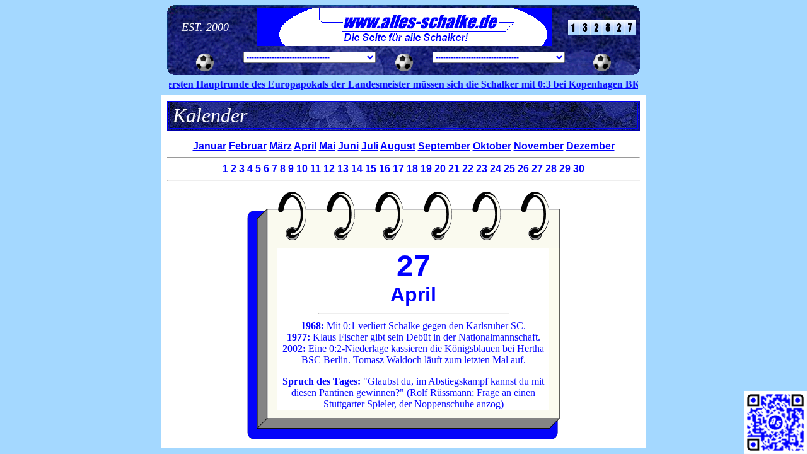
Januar (209, 146)
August (397, 146)
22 (467, 168)
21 (454, 168)
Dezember (590, 146)
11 (315, 168)
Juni (348, 146)
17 (398, 168)
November (539, 146)
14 (357, 168)
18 (412, 168)
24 (495, 168)
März (280, 146)
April (305, 146)
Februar (248, 146)
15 (370, 168)
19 (426, 168)
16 (384, 168)
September (444, 146)
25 (509, 168)
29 (565, 168)
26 (523, 168)
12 (329, 168)
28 (551, 168)
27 (537, 168)
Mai (327, 146)
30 (578, 168)
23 (481, 168)
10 (302, 168)
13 (343, 168)
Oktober (492, 146)
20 (440, 168)
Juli (369, 146)
